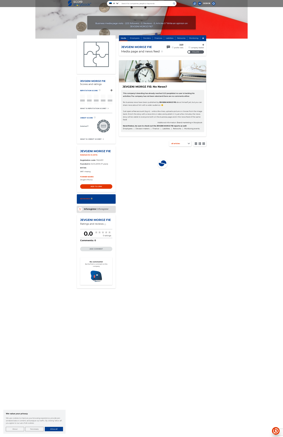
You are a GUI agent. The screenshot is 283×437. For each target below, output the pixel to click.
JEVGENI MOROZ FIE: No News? (145, 86)
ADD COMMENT (96, 249)
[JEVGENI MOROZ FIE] (96, 55)
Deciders (147, 38)
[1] (196, 143)
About (14, 429)
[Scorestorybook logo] (79, 3)
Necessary (34, 429)
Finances (158, 38)
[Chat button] (194, 3)
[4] (203, 143)
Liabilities (169, 38)
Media (123, 38)
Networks (181, 38)
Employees (134, 38)
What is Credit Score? (91, 139)
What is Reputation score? (93, 108)
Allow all (54, 429)
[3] (199, 143)
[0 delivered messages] (168, 47)
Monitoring (193, 38)
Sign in (206, 3)
